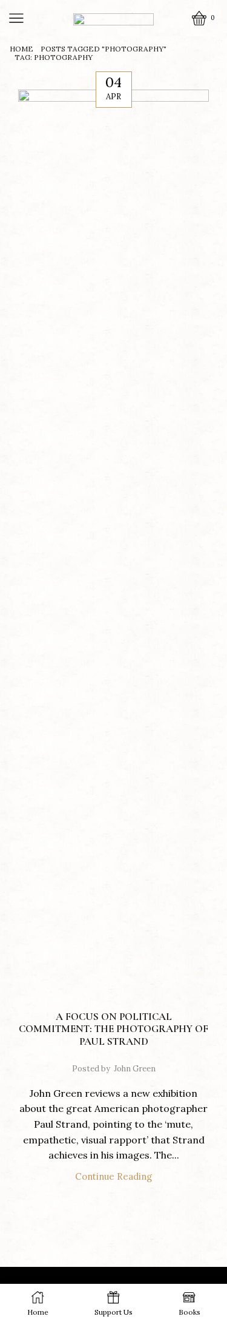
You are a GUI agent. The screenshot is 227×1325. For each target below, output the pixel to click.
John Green (135, 1069)
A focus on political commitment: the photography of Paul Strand (113, 1029)
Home (21, 49)
